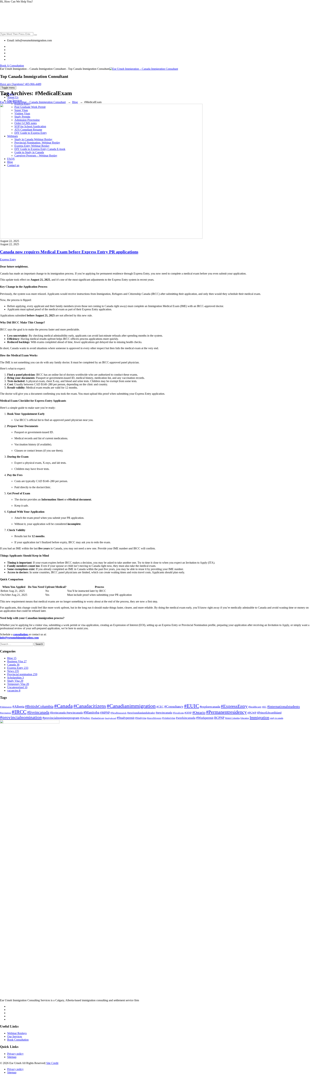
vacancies (13, 690)
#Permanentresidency (226, 712)
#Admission (6, 707)
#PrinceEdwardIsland (269, 712)
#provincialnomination (21, 717)
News (13, 671)
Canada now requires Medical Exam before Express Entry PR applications (69, 252)
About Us (12, 97)
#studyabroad (110, 718)
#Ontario (198, 712)
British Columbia (232, 718)
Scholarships (15, 677)
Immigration (259, 717)
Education (244, 718)
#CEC (160, 706)
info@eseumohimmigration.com (19, 637)
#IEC (264, 707)
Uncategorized (17, 687)
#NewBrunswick (119, 712)
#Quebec (85, 717)
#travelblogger (154, 718)
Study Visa (15, 680)
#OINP (188, 712)
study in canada (276, 718)
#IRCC (19, 712)
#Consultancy (173, 706)
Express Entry (8, 259)
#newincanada (164, 712)
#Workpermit (204, 718)
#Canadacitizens (89, 706)
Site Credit (52, 1063)
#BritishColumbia (39, 706)
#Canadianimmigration (131, 706)
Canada (13, 664)
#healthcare (254, 706)
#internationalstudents (283, 706)
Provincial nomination (22, 674)
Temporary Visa (18, 684)
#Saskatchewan (97, 718)
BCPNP (219, 718)
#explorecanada (210, 706)
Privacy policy (15, 1053)
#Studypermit (125, 718)
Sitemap (11, 1056)
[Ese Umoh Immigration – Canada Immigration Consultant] (143, 68)
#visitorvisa (168, 717)
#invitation (5, 712)
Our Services (14, 1036)
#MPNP (105, 712)
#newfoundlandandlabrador (141, 712)
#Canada (63, 706)
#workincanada (185, 718)
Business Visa (17, 661)
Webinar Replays (17, 1033)
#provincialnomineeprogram (60, 718)
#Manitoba (91, 712)
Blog (11, 658)
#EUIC (191, 706)
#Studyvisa (140, 718)
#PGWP (251, 712)
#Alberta (18, 706)
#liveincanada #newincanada (66, 712)
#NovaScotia (178, 713)
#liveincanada (38, 712)
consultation (21, 634)
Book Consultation (18, 1039)
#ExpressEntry (234, 706)
